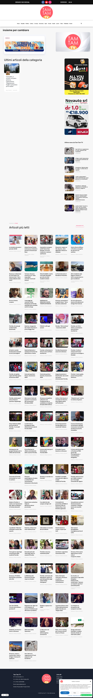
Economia (41, 23)
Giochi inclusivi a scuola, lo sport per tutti (60, 529)
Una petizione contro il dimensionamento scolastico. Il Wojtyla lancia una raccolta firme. (77, 505)
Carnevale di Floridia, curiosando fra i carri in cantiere (15, 478)
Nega (75, 692)
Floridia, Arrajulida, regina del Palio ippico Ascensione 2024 (15, 375)
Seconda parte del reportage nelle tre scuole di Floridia (30, 553)
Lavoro (57, 23)
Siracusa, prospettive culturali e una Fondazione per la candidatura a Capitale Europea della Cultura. (46, 401)
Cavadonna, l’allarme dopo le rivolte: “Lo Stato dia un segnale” (81, 168)
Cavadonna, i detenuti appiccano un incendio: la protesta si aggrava (81, 187)
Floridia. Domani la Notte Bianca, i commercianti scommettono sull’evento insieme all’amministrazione (81, 197)
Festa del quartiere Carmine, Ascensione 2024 (45, 375)
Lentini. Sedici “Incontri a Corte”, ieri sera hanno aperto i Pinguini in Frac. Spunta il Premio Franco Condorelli (81, 208)
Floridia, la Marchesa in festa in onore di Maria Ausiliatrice (46, 351)
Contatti (58, 679)
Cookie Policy (70, 695)
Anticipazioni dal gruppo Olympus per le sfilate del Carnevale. (15, 451)
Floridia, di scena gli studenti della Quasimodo (14, 327)
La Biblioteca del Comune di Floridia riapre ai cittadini (30, 577)
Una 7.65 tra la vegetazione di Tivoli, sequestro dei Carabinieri (82, 150)
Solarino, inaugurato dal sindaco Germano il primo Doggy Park (31, 327)
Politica (27, 23)
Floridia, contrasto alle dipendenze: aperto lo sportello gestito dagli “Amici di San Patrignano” (46, 579)
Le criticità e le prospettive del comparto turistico (76, 607)
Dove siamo (58, 681)
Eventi (70, 23)
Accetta (64, 692)
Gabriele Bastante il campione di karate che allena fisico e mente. (31, 351)
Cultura (31, 23)
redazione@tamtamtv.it (21, 684)
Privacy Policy (59, 676)
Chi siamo (58, 682)
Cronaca (36, 23)
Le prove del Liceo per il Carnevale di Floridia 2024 (46, 451)
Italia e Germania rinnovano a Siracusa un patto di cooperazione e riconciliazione (61, 579)
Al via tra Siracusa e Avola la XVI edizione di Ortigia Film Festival (77, 302)
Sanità (53, 23)
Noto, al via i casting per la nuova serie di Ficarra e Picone (60, 631)
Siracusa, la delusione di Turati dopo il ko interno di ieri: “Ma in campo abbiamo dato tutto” (15, 277)
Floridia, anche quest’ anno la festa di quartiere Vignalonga (15, 399)
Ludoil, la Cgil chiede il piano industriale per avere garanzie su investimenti (81, 178)
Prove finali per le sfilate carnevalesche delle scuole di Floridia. (31, 451)
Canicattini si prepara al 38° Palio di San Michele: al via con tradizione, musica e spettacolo (46, 250)
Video (61, 23)
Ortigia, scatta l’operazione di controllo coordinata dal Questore (81, 159)
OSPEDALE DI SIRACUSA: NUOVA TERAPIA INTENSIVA (45, 302)
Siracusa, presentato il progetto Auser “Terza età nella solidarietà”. (61, 302)
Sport (46, 23)
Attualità (22, 23)
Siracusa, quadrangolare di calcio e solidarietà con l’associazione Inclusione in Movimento (31, 480)
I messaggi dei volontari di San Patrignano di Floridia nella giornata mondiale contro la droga (31, 304)
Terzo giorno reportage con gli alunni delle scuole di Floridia (15, 553)
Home (18, 23)
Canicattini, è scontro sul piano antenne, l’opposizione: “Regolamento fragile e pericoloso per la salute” (11, 81)
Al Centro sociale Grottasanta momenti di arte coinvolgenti (15, 351)
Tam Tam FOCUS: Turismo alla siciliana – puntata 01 (15, 607)
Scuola (49, 23)
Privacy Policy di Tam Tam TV (78, 695)
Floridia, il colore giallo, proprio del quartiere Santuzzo (77, 375)
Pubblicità (66, 23)
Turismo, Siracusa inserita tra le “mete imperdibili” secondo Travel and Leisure (30, 277)
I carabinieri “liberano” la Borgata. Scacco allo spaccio (15, 529)
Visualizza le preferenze (85, 692)
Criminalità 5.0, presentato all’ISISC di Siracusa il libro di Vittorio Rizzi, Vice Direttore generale (61, 505)
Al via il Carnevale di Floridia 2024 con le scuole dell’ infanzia (60, 425)
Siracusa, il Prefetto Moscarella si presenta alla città (15, 577)
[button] (90, 681)
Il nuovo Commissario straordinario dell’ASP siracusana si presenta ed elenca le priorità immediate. (77, 427)
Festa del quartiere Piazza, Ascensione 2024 (30, 375)
